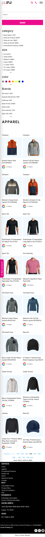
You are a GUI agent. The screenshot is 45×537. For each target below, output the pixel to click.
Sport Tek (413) (7, 113)
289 (13, 457)
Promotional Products (8, 471)
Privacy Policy (6, 488)
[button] (32, 3)
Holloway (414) (7, 100)
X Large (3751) (9, 64)
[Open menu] (41, 2)
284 (22, 454)
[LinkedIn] (42, 530)
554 (27, 457)
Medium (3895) (9, 59)
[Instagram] (39, 530)
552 (19, 457)
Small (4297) (8, 57)
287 (35, 454)
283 (18, 454)
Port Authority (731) (8, 110)
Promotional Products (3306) (13, 45)
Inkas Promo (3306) (8, 103)
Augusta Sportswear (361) (11, 97)
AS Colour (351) (7, 93)
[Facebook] (35, 530)
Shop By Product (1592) (12, 37)
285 (26, 454)
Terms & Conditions (8, 490)
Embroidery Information (9, 498)
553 (23, 457)
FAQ (2, 492)
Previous (7, 454)
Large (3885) (8, 62)
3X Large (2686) (9, 70)
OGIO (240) (6, 107)
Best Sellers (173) (10, 35)
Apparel (4, 469)
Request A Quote (7, 478)
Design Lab (5, 473)
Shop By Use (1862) (10, 40)
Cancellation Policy (7, 486)
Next (31, 457)
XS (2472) (7, 54)
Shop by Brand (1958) (11, 43)
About (3, 476)
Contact (4, 480)
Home (3, 467)
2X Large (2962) (9, 67)
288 (39, 454)
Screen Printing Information (10, 500)
